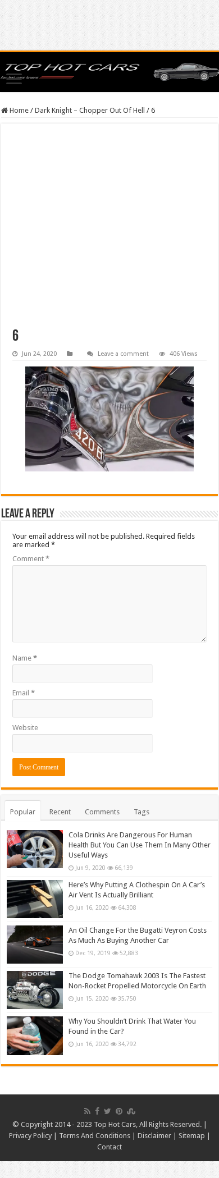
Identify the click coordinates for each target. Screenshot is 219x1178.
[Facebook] (97, 1111)
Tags (141, 812)
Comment (30, 558)
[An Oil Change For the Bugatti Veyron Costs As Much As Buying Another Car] (35, 944)
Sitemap (192, 1135)
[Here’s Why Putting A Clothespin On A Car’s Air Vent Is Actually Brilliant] (35, 899)
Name (24, 658)
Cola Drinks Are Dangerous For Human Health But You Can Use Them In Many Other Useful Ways (140, 845)
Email (23, 693)
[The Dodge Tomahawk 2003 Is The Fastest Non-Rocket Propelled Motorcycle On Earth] (35, 990)
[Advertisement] (109, 231)
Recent (60, 812)
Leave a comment (123, 353)
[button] (109, 418)
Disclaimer (154, 1135)
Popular (22, 812)
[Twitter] (107, 1111)
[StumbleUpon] (131, 1111)
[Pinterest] (119, 1111)
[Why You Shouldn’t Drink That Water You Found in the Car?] (35, 1035)
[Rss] (87, 1111)
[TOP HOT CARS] (109, 72)
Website (25, 727)
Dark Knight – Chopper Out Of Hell (90, 110)
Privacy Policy (30, 1135)
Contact (109, 1147)
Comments (102, 812)
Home (18, 110)
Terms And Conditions (94, 1135)
